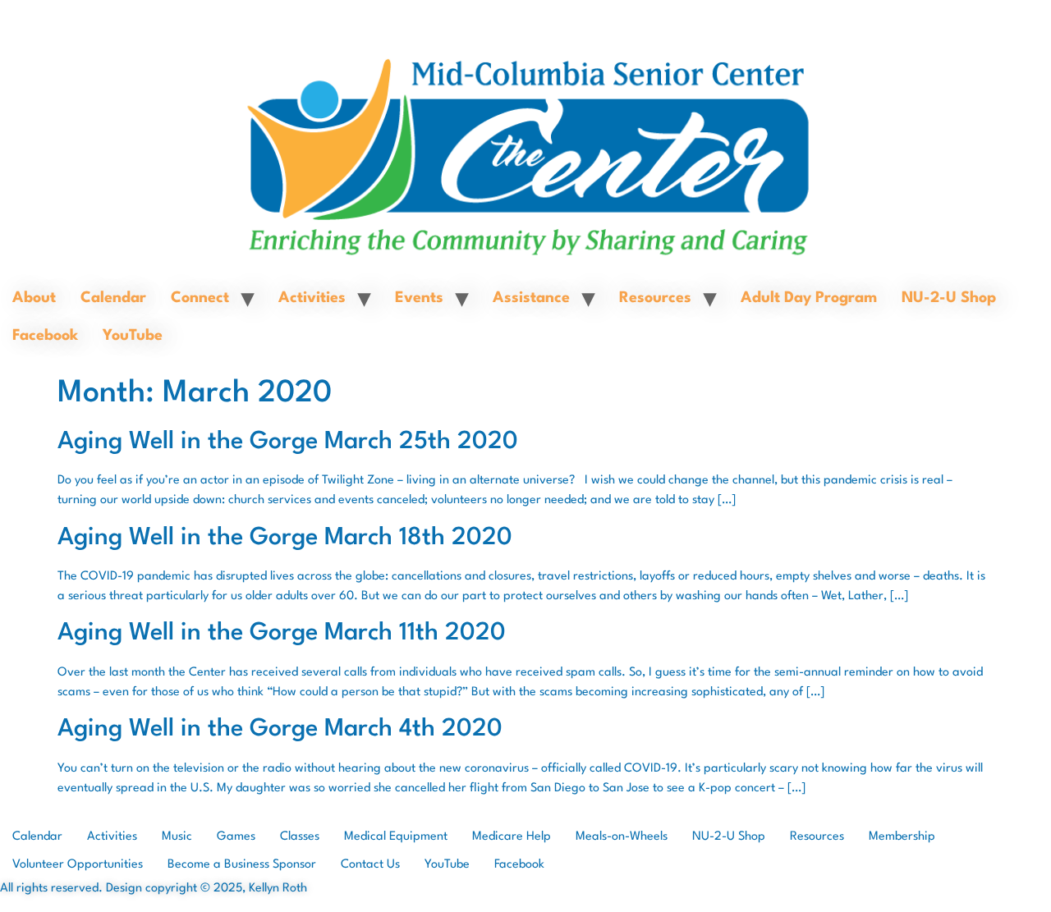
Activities (312, 298)
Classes (299, 837)
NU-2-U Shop (949, 298)
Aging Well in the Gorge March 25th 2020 (287, 442)
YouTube (133, 335)
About (34, 298)
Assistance (531, 298)
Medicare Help (511, 837)
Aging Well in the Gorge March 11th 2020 (281, 633)
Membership (902, 837)
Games (236, 837)
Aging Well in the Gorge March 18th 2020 (284, 538)
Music (177, 837)
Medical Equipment (395, 837)
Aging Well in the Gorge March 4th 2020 (280, 729)
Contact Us (370, 865)
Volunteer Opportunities (77, 865)
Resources (655, 298)
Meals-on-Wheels (622, 837)
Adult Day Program (809, 298)
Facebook (45, 335)
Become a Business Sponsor (242, 865)
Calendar (113, 298)
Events (419, 298)
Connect (200, 298)
